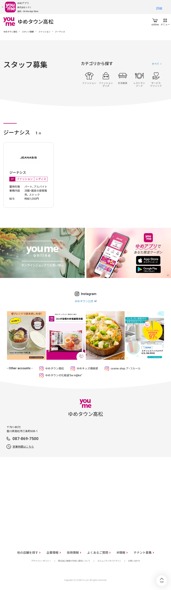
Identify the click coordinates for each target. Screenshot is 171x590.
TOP (161, 580)
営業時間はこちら (23, 446)
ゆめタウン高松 (10, 32)
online (155, 21)
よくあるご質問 (97, 552)
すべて (155, 64)
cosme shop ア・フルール (126, 368)
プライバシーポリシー (41, 561)
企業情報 (52, 552)
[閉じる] (3, 7)
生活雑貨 (122, 79)
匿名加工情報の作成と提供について (74, 561)
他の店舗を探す (27, 552)
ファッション (44, 32)
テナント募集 (143, 552)
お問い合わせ (134, 561)
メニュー (165, 21)
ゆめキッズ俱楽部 (87, 368)
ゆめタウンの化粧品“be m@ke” (63, 375)
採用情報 (73, 552)
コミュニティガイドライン (109, 561)
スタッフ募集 (28, 32)
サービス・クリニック (156, 79)
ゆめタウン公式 (84, 301)
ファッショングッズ (106, 79)
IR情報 (121, 552)
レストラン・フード (139, 79)
